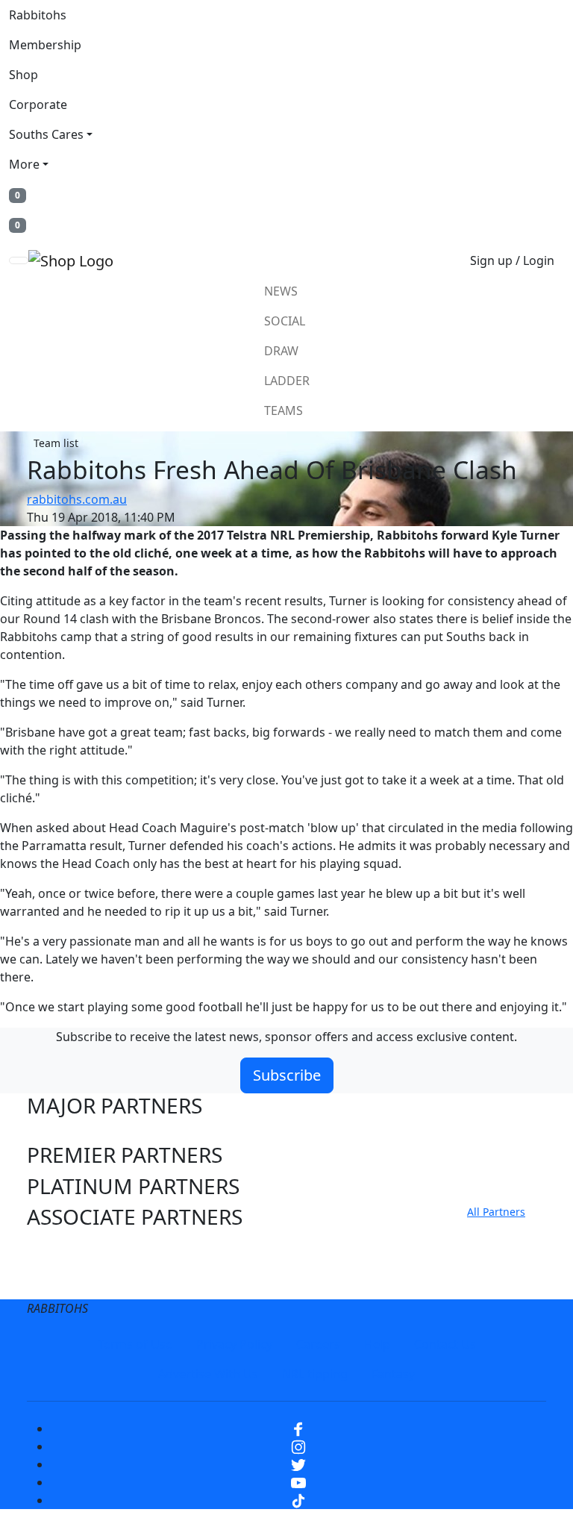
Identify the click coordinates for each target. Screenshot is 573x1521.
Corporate (38, 104)
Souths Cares (46, 134)
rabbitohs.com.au (77, 499)
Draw (281, 351)
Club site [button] (68, 1249)
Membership (45, 45)
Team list (56, 443)
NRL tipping (315, 1374)
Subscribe (287, 1075)
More (24, 164)
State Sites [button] (77, 1280)
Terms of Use (135, 1344)
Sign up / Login (512, 260)
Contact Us (445, 1344)
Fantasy (393, 1374)
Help (377, 1344)
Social (284, 321)
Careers (318, 1344)
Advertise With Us (208, 1374)
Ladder (287, 380)
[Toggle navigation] (18, 260)
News (281, 291)
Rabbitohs (37, 15)
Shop (23, 74)
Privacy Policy (234, 1344)
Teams (283, 410)
